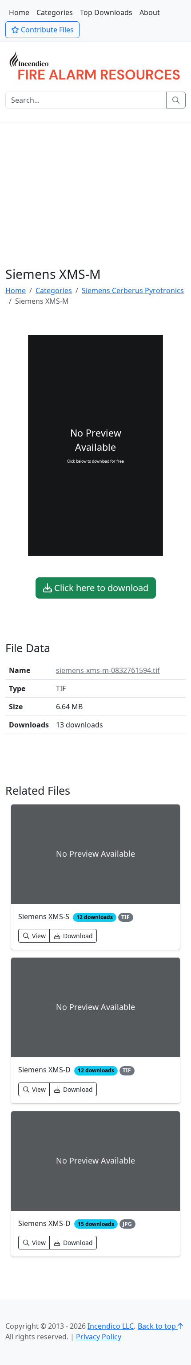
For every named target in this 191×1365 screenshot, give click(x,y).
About (149, 12)
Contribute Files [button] (46, 30)
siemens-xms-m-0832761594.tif (108, 670)
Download (77, 936)
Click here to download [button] (100, 588)
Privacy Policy (98, 1337)
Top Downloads (106, 12)
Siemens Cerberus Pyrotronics (133, 290)
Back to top (158, 1326)
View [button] (38, 936)
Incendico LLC (111, 1326)
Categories (54, 12)
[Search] (176, 100)
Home (19, 12)
